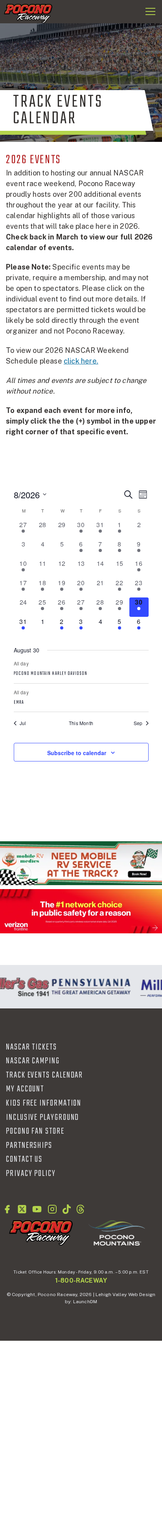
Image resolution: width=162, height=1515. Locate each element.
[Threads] (80, 1209)
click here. (81, 361)
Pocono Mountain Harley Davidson (51, 674)
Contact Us (24, 1159)
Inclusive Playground (42, 1117)
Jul (23, 723)
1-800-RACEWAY (81, 1280)
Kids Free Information (43, 1103)
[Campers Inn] (81, 863)
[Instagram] (52, 1209)
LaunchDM (85, 1301)
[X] (22, 1209)
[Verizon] (81, 911)
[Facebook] (7, 1209)
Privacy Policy (31, 1173)
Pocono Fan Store (35, 1131)
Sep (138, 723)
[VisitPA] (88, 987)
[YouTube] (37, 1209)
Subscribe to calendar (76, 753)
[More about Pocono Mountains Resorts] (116, 1232)
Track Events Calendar (44, 1075)
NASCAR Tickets (31, 1047)
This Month (81, 723)
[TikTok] (67, 1209)
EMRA (19, 703)
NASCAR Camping (33, 1061)
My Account (25, 1089)
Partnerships (29, 1145)
